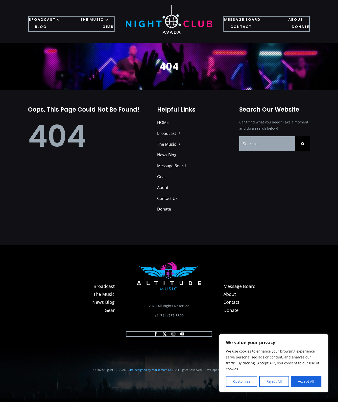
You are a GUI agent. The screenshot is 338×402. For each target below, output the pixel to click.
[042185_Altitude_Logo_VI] (169, 261)
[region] (273, 363)
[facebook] (156, 334)
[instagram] (173, 334)
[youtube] (182, 334)
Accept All (306, 381)
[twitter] (165, 334)
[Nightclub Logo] (169, 6)
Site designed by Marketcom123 (150, 370)
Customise (241, 381)
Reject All (274, 381)
